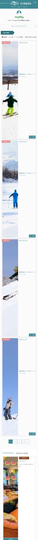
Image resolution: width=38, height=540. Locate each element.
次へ (25, 441)
